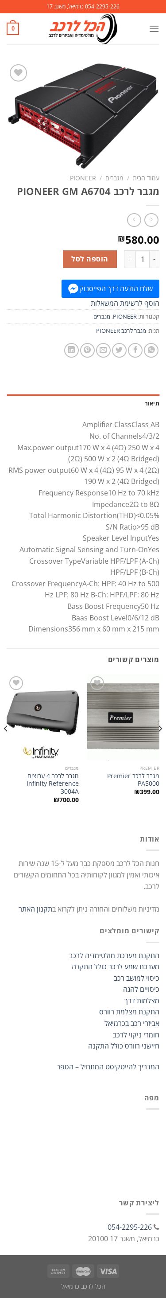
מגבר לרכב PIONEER (121, 331)
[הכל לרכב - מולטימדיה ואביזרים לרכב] (83, 28)
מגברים (114, 178)
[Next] (6, 746)
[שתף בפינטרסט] (87, 350)
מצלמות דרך (141, 1001)
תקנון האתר (35, 909)
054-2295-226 (130, 1227)
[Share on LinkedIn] (71, 350)
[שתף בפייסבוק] (135, 350)
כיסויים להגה (141, 989)
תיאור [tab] (152, 403)
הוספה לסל (89, 259)
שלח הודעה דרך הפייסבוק (116, 288)
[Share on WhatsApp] (151, 350)
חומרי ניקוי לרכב (136, 1035)
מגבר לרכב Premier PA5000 (133, 779)
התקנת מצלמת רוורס (129, 1012)
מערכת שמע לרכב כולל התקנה (115, 966)
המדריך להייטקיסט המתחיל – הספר (108, 1067)
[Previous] (159, 746)
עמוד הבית (146, 178)
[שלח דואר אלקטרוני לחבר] (103, 350)
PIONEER (83, 178)
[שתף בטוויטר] (119, 350)
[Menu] (154, 28)
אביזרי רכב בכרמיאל (131, 1023)
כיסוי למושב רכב (136, 978)
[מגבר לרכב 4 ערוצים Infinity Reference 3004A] (43, 717)
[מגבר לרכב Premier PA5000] (123, 717)
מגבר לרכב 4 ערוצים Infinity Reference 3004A (53, 783)
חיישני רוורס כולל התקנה (123, 1046)
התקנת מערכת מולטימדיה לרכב (114, 955)
